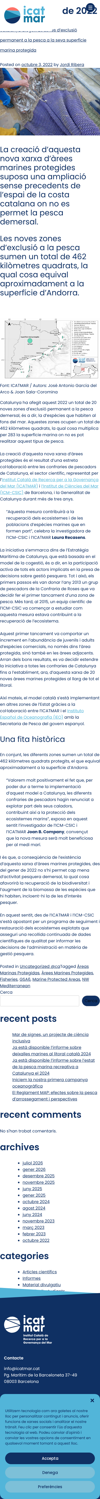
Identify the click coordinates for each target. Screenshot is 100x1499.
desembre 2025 (39, 1176)
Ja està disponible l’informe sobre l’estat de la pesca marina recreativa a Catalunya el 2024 (53, 1066)
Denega (50, 1472)
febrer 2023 (34, 1234)
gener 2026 (34, 1169)
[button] (92, 1400)
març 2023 (33, 1227)
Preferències (50, 1486)
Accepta (50, 1458)
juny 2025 (32, 1189)
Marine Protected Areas (56, 979)
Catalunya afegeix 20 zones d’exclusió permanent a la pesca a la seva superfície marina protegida (43, 40)
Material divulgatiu (42, 1285)
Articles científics (40, 1272)
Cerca (6, 992)
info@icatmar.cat (22, 1369)
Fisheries (9, 979)
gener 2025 (34, 1195)
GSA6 (25, 979)
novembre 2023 (39, 1221)
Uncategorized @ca (40, 966)
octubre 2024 (36, 1202)
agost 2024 (34, 1208)
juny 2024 (32, 1215)
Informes (32, 1278)
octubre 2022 (36, 1240)
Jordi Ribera (72, 65)
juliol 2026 (33, 1163)
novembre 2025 (39, 1182)
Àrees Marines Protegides (67, 973)
